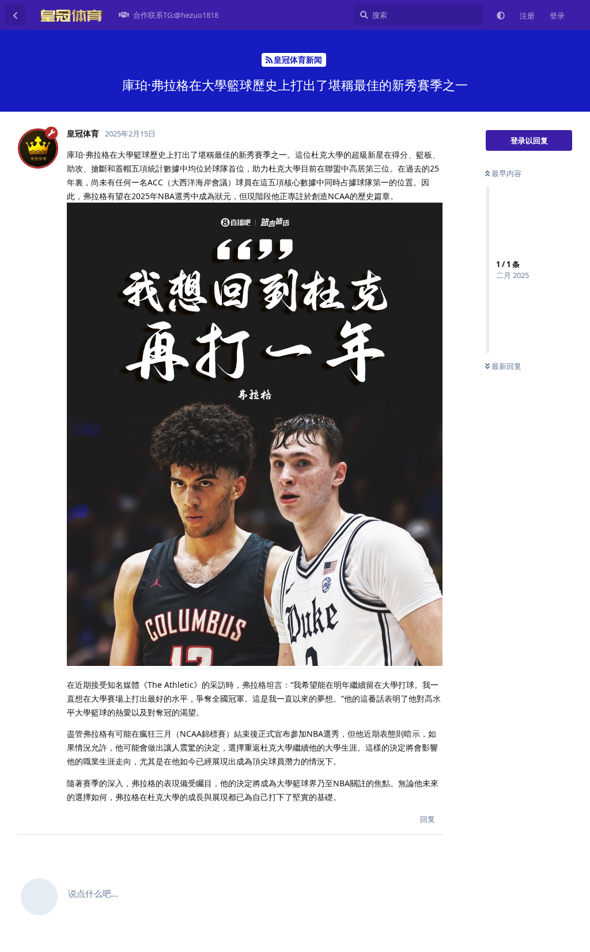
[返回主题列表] (15, 15)
